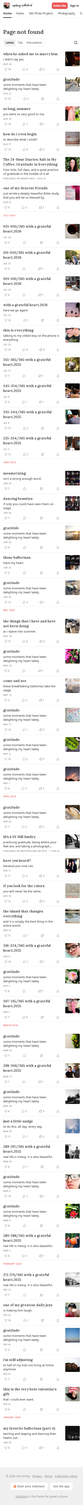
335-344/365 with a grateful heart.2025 (27, 414)
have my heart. (13, 563)
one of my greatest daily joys (27, 1305)
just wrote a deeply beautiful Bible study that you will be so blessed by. (31, 195)
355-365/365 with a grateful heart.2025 (27, 362)
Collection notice (66, 1476)
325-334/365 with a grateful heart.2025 (27, 440)
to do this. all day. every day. (23, 1126)
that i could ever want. (18, 1399)
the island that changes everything (23, 913)
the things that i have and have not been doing (29, 623)
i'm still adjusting (18, 1360)
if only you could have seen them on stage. (28, 506)
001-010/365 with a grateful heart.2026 (27, 281)
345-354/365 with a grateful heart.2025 (27, 388)
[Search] (76, 43)
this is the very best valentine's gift (30, 1391)
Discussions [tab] (34, 42)
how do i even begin (20, 134)
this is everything (18, 330)
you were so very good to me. (24, 114)
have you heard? (17, 860)
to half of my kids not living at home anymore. (28, 1367)
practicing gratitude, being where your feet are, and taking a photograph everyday (30, 844)
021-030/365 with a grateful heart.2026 (27, 228)
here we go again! (15, 310)
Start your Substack (31, 1486)
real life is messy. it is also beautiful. (28, 1157)
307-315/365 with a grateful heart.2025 (26, 1003)
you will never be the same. (22, 891)
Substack (22, 1496)
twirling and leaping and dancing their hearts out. (29, 1436)
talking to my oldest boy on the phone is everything (31, 337)
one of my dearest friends (25, 188)
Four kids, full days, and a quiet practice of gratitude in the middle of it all (30, 172)
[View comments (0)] (24, 242)
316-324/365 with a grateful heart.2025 (27, 948)
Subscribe (59, 6)
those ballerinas (17, 557)
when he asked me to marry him (30, 54)
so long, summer (17, 109)
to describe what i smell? (20, 139)
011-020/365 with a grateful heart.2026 (26, 255)
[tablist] (23, 43)
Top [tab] (20, 42)
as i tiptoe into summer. (19, 631)
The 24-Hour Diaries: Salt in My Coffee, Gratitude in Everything (30, 162)
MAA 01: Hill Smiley (19, 837)
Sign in (74, 6)
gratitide (11, 528)
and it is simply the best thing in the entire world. (28, 923)
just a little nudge (18, 1121)
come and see (14, 681)
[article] (41, 62)
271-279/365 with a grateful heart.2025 (26, 1277)
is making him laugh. (17, 1310)
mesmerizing (14, 473)
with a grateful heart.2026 (25, 305)
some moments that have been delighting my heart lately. (24, 87)
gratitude (11, 79)
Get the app (61, 1486)
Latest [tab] (10, 42)
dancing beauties (18, 498)
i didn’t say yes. (13, 59)
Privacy (37, 1476)
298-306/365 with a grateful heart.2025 (27, 1068)
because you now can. (18, 866)
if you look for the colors (24, 886)
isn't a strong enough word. (22, 479)
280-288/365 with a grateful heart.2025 (27, 1238)
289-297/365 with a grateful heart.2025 (26, 1149)
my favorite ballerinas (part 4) (29, 1428)
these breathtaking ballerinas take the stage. (29, 688)
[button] (7, 13)
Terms (48, 1476)
